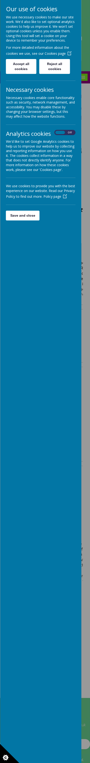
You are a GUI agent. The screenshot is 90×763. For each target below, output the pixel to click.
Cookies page (55, 53)
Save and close (22, 215)
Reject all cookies (54, 66)
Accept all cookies (21, 66)
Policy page (52, 196)
